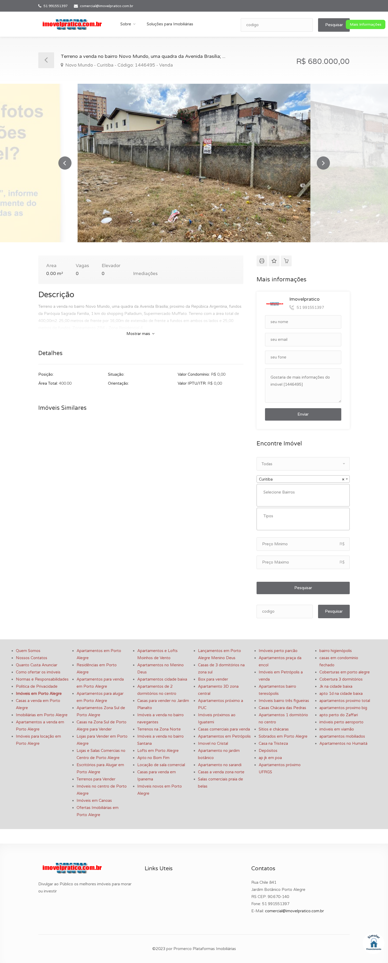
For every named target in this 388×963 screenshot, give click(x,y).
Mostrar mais (138, 333)
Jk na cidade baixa (335, 686)
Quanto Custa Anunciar (36, 665)
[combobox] (303, 479)
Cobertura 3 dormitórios (341, 679)
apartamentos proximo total (344, 700)
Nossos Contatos (31, 657)
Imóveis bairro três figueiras (284, 700)
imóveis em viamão (336, 729)
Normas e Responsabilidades (42, 679)
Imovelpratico (304, 299)
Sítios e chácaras (274, 729)
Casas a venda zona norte (221, 772)
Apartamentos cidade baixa (162, 679)
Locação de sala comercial (161, 764)
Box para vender (213, 679)
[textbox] (304, 492)
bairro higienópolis (335, 650)
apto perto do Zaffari (338, 715)
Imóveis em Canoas (94, 800)
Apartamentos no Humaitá (343, 743)
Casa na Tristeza (273, 743)
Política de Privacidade (37, 686)
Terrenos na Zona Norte (159, 729)
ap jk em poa (270, 757)
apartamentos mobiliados (342, 736)
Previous (65, 163)
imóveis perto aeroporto (341, 722)
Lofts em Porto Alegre (158, 750)
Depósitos (268, 750)
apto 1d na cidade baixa (341, 693)
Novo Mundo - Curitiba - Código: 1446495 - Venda (118, 65)
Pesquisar (334, 24)
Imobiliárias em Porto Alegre (42, 715)
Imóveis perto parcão (278, 650)
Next (323, 163)
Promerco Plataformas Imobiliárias (204, 948)
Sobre (125, 24)
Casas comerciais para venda (224, 729)
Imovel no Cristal (213, 743)
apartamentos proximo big (343, 707)
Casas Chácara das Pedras (282, 707)
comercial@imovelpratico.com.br (106, 6)
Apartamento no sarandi (220, 764)
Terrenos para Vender (96, 779)
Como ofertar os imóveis (38, 672)
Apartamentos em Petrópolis (224, 736)
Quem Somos (28, 650)
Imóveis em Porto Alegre (39, 693)
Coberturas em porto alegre (344, 672)
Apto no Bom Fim (153, 757)
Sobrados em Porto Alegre (283, 736)
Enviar (303, 414)
